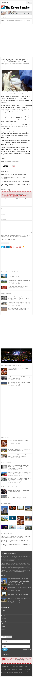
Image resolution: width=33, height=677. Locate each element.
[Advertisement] (16, 40)
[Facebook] (5, 247)
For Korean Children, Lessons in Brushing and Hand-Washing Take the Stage (19, 449)
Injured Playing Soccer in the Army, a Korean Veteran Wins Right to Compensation (19, 308)
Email (2, 208)
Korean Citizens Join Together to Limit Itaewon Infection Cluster (14, 174)
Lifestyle (3, 613)
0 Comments (17, 277)
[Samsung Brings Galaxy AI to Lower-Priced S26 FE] (12, 527)
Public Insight (7, 65)
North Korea (8, 161)
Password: (4, 644)
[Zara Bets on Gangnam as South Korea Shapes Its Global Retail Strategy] (4, 378)
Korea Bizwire (16, 63)
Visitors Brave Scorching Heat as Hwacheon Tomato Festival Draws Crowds (18, 287)
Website (3, 214)
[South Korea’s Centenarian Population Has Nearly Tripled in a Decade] (4, 491)
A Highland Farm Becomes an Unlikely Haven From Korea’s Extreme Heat (19, 281)
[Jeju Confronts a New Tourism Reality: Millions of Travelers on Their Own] (4, 518)
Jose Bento (3, 544)
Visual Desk (3, 618)
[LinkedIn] (8, 247)
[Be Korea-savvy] (16, 7)
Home (2, 20)
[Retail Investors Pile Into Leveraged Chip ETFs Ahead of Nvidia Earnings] (4, 383)
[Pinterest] (20, 247)
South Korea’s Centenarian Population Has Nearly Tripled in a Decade (18, 490)
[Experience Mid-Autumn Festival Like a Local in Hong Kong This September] (12, 508)
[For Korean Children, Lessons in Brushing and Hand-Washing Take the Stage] (4, 450)
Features (6, 20)
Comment (3, 219)
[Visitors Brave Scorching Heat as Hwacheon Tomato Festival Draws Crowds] (4, 287)
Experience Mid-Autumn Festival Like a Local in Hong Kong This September (19, 588)
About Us (3, 632)
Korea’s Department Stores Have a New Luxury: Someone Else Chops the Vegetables (19, 455)
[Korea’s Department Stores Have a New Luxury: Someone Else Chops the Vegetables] (4, 455)
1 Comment (18, 482)
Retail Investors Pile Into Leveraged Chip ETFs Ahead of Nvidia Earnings (19, 383)
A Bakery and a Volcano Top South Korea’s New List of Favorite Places (20, 275)
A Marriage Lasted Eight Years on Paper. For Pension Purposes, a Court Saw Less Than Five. (19, 303)
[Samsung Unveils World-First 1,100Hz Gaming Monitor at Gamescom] (4, 527)
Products (3, 626)
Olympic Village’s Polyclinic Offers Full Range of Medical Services (15, 181)
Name (3, 203)
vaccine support (15, 161)
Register (9, 636)
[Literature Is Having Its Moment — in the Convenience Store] (4, 371)
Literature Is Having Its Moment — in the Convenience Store (18, 369)
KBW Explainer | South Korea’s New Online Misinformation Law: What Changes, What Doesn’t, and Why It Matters (18, 467)
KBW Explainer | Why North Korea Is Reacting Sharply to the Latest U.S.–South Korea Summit (19, 473)
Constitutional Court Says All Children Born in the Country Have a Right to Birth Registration (19, 297)
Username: (4, 639)
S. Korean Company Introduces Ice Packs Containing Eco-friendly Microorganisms (14, 541)
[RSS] (23, 247)
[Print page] (16, 67)
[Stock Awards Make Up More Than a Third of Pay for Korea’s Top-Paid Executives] (4, 496)
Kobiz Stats (3, 624)
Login (3, 636)
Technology (3, 615)
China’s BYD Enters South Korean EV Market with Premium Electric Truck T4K (15, 537)
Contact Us (3, 629)
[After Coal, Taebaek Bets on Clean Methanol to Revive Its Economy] (28, 527)
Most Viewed (11, 20)
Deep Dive (3, 621)
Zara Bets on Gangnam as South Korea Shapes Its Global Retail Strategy (19, 377)
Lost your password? (26, 649)
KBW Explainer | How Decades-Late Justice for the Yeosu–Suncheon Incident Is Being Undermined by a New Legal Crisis (19, 479)
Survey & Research (14, 65)
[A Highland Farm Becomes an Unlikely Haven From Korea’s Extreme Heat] (4, 281)
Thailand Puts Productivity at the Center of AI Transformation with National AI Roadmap (19, 593)
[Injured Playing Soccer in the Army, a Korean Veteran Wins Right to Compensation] (4, 309)
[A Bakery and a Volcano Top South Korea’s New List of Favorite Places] (4, 276)
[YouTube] (17, 247)
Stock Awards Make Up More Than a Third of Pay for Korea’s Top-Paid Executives (19, 496)
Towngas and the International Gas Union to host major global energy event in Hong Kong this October (19, 600)
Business (3, 610)
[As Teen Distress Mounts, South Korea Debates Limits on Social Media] (12, 518)
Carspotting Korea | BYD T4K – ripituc (9, 536)
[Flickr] (14, 247)
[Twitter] (2, 247)
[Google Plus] (11, 247)
